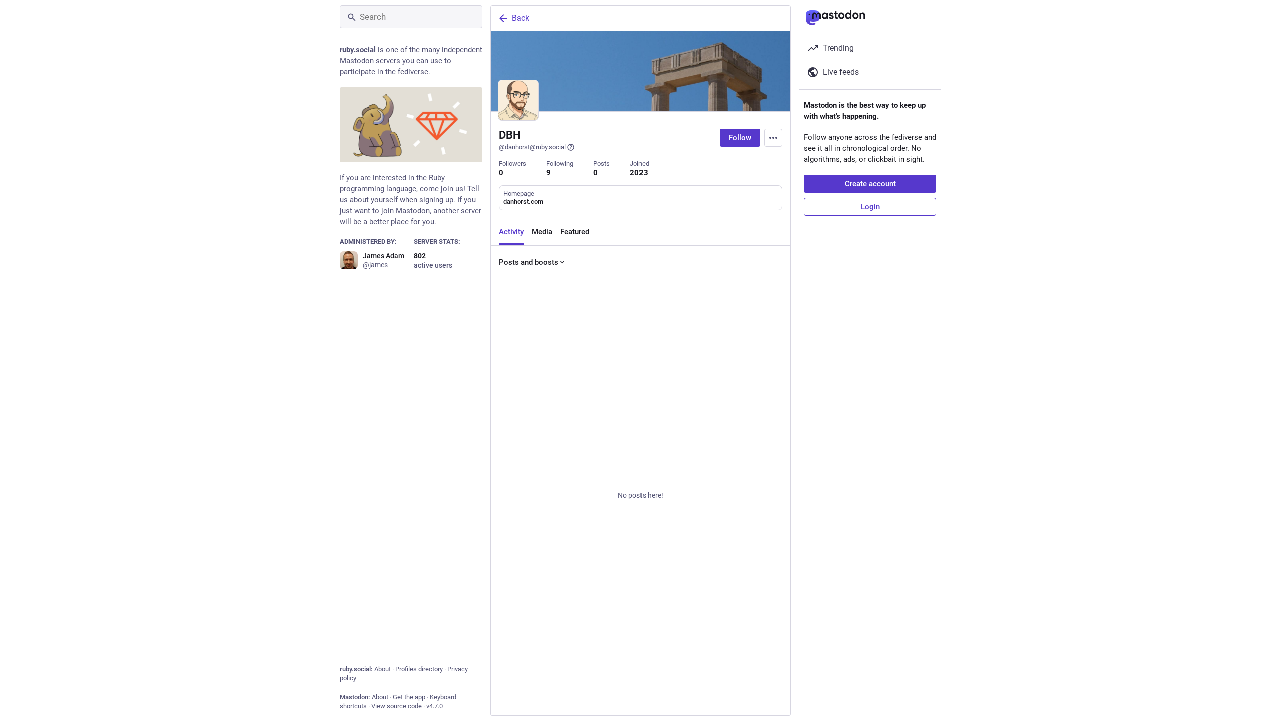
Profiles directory (419, 669)
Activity (511, 231)
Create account (870, 183)
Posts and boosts (528, 262)
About (382, 669)
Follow (740, 137)
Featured (574, 231)
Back (520, 18)
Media (542, 231)
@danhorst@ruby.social (532, 147)
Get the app (409, 697)
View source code (396, 706)
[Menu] (773, 138)
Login (870, 206)
